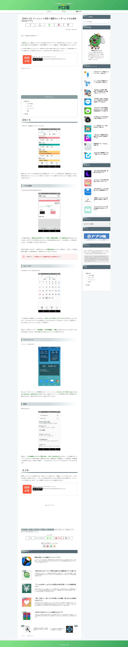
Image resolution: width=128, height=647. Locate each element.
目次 (48, 97)
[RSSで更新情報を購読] (54, 546)
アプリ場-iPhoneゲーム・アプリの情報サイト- (96, 239)
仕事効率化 (37, 529)
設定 (28, 110)
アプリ (24, 531)
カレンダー (30, 106)
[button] (68, 25)
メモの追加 (30, 103)
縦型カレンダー (70, 529)
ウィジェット (30, 108)
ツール (31, 529)
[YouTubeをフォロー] (47, 546)
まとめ (26, 113)
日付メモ (27, 101)
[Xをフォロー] (44, 546)
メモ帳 (29, 531)
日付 (57, 529)
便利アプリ (25, 529)
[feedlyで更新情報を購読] (51, 546)
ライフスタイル (51, 529)
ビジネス (43, 529)
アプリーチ (63, 58)
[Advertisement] (49, 79)
